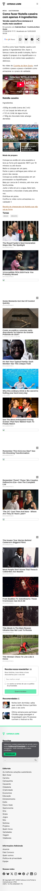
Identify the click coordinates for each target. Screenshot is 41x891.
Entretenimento (9, 799)
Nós (4, 820)
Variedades (7, 832)
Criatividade (8, 790)
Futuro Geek (8, 805)
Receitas (7, 741)
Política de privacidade (12, 858)
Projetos (6, 826)
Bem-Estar (7, 775)
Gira (4, 811)
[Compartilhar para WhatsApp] (20, 39)
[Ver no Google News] (10, 39)
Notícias (6, 823)
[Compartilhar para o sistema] (38, 39)
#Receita (14, 216)
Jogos (5, 817)
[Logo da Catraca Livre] (12, 4)
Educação (7, 796)
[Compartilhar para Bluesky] (26, 39)
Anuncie (6, 849)
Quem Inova (7, 829)
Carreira (6, 778)
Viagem (6, 835)
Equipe (5, 861)
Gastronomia (14, 11)
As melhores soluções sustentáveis (17, 772)
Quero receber (20, 691)
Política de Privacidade (16, 746)
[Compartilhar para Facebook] (32, 39)
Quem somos (8, 855)
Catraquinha (8, 781)
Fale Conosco (8, 852)
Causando (7, 784)
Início (5, 11)
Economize (7, 793)
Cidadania (7, 787)
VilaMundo (7, 838)
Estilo (5, 802)
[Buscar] (35, 760)
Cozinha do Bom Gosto (23, 66)
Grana (5, 814)
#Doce (5, 216)
